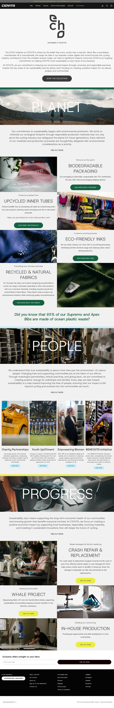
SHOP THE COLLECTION (57, 78)
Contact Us (33, 686)
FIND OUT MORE (57, 150)
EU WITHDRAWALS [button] (7, 674)
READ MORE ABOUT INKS (85, 258)
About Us (32, 680)
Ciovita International (84, 702)
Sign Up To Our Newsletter (38, 683)
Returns (60, 680)
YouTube (88, 686)
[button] (31, 6)
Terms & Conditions (64, 690)
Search (97, 702)
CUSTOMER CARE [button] (63, 674)
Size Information (63, 677)
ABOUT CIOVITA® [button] (34, 674)
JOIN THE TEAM (84, 662)
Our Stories (33, 677)
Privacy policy (62, 686)
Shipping (60, 683)
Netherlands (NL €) (9, 702)
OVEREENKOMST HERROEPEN (13, 678)
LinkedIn (87, 680)
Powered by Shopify (106, 702)
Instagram (88, 677)
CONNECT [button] (88, 674)
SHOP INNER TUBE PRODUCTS (28, 225)
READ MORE (15, 466)
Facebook (88, 683)
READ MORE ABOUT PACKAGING (85, 187)
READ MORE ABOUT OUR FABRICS (28, 303)
